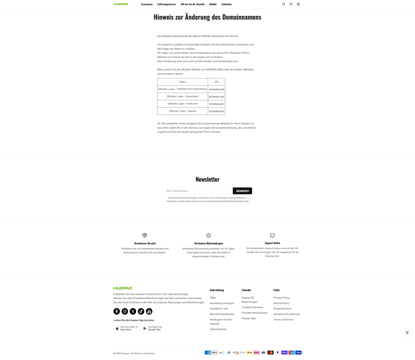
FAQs (213, 297)
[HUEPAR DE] (120, 4)
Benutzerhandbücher (222, 314)
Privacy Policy (281, 297)
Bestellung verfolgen (222, 303)
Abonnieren (242, 191)
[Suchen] (283, 4)
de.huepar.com (216, 96)
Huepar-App (249, 318)
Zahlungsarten (218, 329)
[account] (290, 4)
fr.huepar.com (216, 103)
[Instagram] (125, 311)
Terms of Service (283, 319)
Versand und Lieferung (286, 314)
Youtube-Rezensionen (254, 312)
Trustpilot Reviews (252, 307)
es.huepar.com (216, 111)
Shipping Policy (282, 308)
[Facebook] (116, 311)
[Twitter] (133, 311)
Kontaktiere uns (219, 308)
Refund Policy (281, 303)
